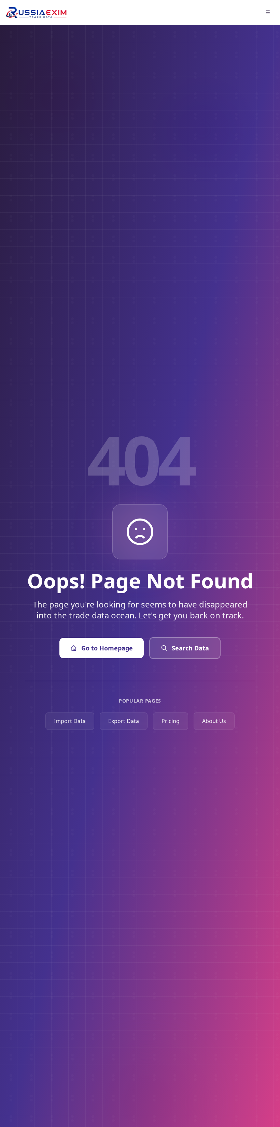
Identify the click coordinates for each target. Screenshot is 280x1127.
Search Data (190, 648)
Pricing (171, 721)
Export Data (123, 721)
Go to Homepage (107, 648)
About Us (214, 721)
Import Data (70, 721)
